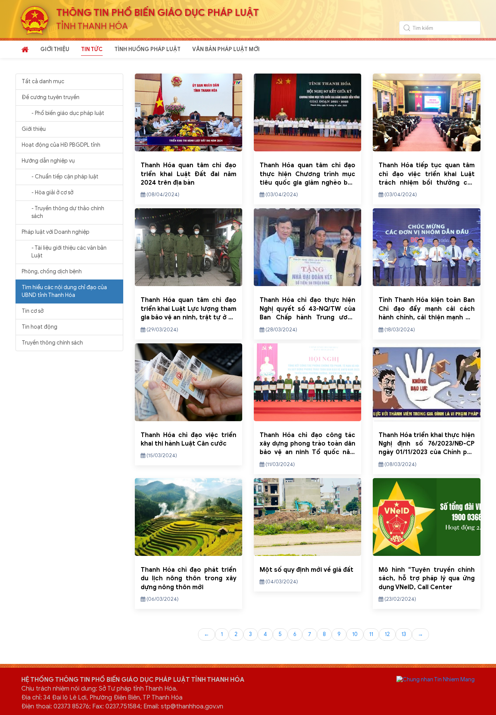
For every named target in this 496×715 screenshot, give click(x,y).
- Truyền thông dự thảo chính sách (67, 212)
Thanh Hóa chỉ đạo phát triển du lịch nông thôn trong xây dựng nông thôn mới (188, 578)
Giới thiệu (34, 129)
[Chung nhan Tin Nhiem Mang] (435, 679)
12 (387, 634)
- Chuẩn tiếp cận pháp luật (64, 176)
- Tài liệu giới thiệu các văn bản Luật (69, 252)
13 (403, 634)
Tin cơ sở (32, 311)
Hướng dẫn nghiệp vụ (48, 161)
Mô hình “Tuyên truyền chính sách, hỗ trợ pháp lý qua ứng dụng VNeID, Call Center (426, 578)
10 (355, 634)
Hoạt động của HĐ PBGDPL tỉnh (61, 145)
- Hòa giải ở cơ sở (52, 192)
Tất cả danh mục (43, 81)
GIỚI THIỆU (54, 49)
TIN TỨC (92, 49)
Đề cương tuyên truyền (50, 97)
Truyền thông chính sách (52, 342)
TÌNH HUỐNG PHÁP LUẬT (147, 49)
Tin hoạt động (39, 327)
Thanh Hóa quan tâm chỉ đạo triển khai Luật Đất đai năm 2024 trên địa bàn (188, 174)
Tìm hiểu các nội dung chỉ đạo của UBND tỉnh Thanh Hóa (64, 291)
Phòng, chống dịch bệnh (52, 271)
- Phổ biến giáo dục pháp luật (67, 113)
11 (371, 634)
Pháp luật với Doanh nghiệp (56, 232)
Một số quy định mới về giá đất (306, 570)
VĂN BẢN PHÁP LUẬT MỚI (226, 49)
